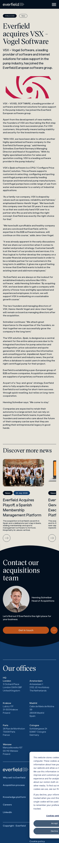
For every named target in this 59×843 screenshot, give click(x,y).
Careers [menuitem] (7, 804)
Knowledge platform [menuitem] (14, 796)
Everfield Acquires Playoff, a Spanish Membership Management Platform (22, 507)
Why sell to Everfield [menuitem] (14, 777)
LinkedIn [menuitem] (7, 812)
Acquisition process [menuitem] (14, 784)
